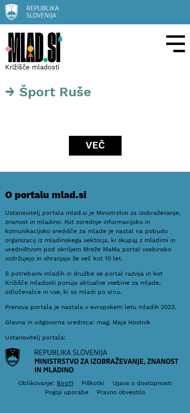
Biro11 (65, 383)
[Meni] (175, 43)
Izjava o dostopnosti (142, 383)
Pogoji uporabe (67, 392)
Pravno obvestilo (121, 392)
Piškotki (93, 383)
